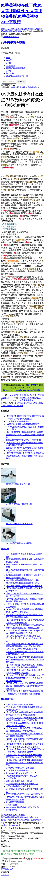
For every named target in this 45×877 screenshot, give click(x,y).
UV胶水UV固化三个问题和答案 (20, 768)
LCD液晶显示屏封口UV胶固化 (19, 543)
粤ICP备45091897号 (12, 825)
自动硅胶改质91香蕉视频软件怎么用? (22, 580)
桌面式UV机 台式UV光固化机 (19, 524)
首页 (8, 58)
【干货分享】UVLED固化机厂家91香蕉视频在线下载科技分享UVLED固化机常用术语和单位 (24, 686)
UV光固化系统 (30, 403)
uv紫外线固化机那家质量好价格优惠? (22, 424)
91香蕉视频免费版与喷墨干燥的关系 (22, 776)
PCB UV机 (10, 65)
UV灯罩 (8, 406)
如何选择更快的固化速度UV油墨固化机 (23, 440)
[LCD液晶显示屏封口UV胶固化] (8, 541)
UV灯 (8, 71)
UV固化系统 (17, 406)
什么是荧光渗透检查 (15, 802)
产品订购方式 (7, 869)
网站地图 (37, 820)
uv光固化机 (11, 778)
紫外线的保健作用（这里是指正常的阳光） (25, 448)
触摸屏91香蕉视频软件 (16, 68)
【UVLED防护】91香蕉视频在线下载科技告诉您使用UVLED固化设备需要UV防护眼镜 (25, 434)
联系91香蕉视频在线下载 (17, 76)
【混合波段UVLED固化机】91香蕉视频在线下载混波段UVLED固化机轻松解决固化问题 (24, 762)
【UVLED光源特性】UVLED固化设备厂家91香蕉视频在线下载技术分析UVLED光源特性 (25, 455)
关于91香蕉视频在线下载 (20, 29)
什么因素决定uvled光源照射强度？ (21, 773)
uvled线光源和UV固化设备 (17, 421)
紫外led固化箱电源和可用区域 (19, 781)
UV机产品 (27, 817)
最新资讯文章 (7, 699)
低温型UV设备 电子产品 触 (18, 484)
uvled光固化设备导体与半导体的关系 (22, 784)
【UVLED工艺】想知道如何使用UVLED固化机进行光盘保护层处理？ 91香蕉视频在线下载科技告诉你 (25, 678)
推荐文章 (5, 549)
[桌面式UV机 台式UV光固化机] (8, 522)
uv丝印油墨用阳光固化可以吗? (19, 704)
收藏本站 (5, 29)
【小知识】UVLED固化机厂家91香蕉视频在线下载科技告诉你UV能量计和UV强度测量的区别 (25, 659)
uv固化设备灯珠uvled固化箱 (18, 786)
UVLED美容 (11, 805)
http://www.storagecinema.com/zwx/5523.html (22, 390)
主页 (13, 87)
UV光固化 (32, 385)
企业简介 (10, 60)
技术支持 (10, 73)
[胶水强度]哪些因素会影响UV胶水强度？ (24, 586)
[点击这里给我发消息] (2, 859)
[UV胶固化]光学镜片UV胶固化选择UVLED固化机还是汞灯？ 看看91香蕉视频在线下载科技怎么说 (25, 651)
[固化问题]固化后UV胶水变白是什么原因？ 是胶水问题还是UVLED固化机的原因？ (24, 638)
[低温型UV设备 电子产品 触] (8, 482)
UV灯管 (6, 820)
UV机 (8, 63)
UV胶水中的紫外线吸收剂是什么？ (21, 450)
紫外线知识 (32, 87)
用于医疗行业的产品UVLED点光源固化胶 (24, 794)
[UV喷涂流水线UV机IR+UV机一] (8, 502)
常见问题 (36, 29)
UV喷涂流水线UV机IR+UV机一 (20, 504)
